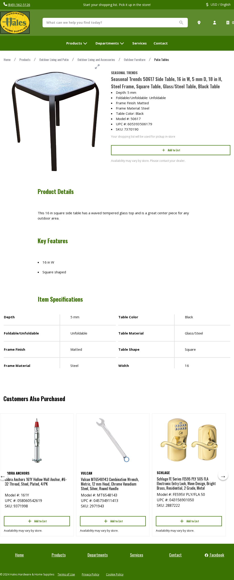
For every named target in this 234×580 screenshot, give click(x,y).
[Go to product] (37, 440)
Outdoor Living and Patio (54, 59)
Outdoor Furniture (134, 59)
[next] (223, 475)
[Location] (200, 22)
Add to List (174, 150)
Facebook (216, 555)
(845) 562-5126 (19, 5)
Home (7, 59)
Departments (98, 555)
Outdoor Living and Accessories (96, 59)
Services (136, 555)
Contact (175, 555)
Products (24, 59)
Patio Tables (161, 59)
